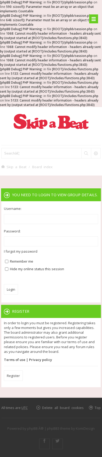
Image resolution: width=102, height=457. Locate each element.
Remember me (21, 261)
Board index (42, 166)
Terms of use (14, 359)
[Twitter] (57, 444)
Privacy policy (40, 359)
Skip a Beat (16, 166)
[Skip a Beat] (51, 121)
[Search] (86, 153)
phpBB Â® (35, 428)
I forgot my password (20, 251)
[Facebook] (44, 444)
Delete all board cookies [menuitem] (63, 407)
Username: (12, 208)
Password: (12, 231)
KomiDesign (85, 428)
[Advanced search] (95, 153)
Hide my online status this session (36, 269)
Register (13, 375)
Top (98, 407)
